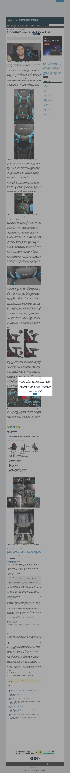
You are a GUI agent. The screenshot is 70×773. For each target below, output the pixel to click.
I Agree (35, 393)
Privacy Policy (35, 383)
